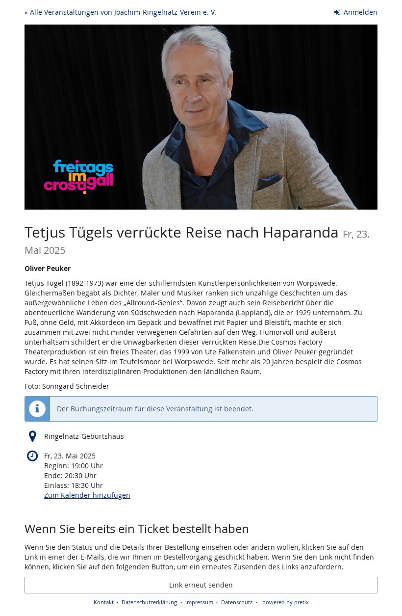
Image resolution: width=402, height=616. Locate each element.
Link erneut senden (201, 584)
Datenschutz (236, 602)
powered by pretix (285, 602)
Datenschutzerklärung (149, 602)
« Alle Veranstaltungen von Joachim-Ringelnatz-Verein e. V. (120, 12)
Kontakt (104, 602)
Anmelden (359, 12)
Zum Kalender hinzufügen (87, 495)
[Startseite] (201, 117)
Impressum (199, 602)
